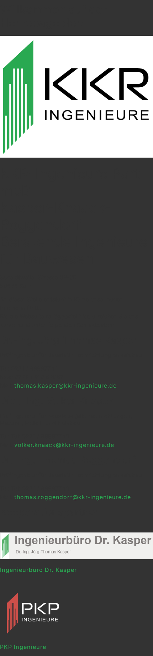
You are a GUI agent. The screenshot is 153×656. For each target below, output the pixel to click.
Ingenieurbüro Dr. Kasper (38, 569)
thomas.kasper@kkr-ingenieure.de (65, 385)
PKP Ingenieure (23, 646)
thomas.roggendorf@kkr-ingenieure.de (72, 497)
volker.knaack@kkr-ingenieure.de (64, 444)
